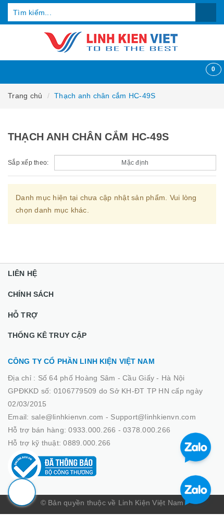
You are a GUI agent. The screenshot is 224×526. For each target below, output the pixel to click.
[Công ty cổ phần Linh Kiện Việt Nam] (112, 42)
